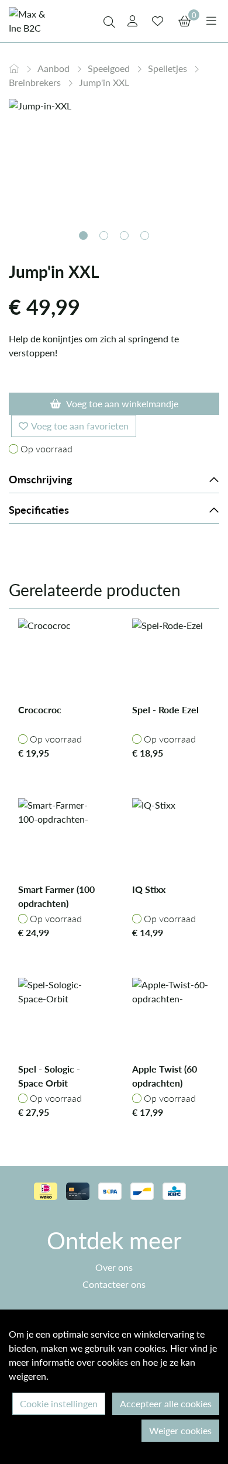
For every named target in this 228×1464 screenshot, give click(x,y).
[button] (83, 235)
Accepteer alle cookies (166, 1403)
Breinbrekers (36, 82)
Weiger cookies (180, 1430)
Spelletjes (168, 68)
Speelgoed (110, 68)
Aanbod (54, 68)
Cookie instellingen (59, 1403)
